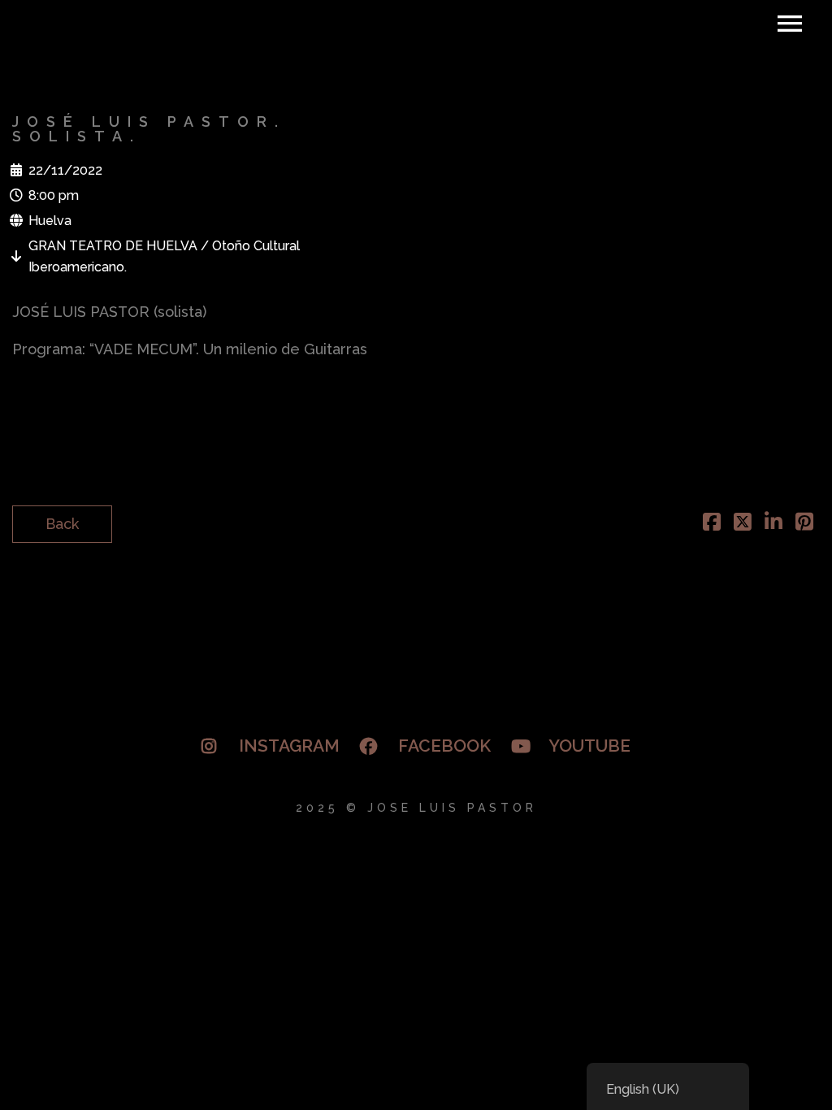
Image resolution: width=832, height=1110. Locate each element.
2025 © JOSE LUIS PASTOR (416, 807)
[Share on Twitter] (742, 523)
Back (62, 523)
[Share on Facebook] (711, 523)
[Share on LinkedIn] (773, 523)
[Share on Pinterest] (804, 523)
